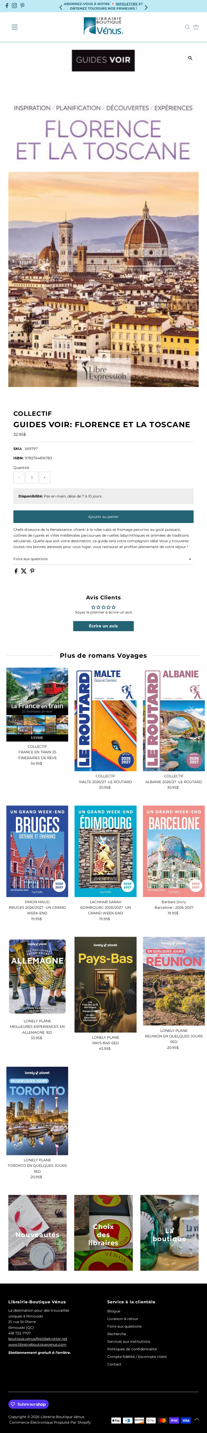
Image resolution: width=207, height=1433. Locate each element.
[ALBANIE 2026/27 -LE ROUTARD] (174, 719)
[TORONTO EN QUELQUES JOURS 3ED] (37, 1111)
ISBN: (18, 458)
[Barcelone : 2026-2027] (174, 851)
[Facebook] (7, 6)
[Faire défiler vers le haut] (197, 1419)
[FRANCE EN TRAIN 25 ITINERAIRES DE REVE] (37, 705)
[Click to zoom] (190, 58)
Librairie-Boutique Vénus (62, 1417)
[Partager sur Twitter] (24, 572)
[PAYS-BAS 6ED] (105, 984)
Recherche (116, 1334)
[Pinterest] (22, 6)
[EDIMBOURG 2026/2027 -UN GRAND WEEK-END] (105, 851)
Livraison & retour (122, 1318)
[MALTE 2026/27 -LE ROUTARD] (105, 719)
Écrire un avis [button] (103, 626)
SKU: (17, 448)
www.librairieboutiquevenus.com (37, 1344)
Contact (114, 1364)
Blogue (113, 1311)
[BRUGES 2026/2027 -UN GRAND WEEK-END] (37, 851)
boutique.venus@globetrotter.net (37, 1338)
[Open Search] (187, 27)
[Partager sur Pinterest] (32, 572)
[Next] (145, 6)
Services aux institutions (128, 1341)
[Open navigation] (31, 27)
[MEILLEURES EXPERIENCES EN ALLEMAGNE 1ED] (37, 976)
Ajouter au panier (103, 516)
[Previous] (61, 6)
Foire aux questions (30, 559)
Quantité (21, 467)
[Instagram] (14, 6)
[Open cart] (195, 27)
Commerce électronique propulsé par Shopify (50, 1422)
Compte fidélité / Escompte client (137, 1356)
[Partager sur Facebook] (16, 572)
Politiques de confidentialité (132, 1349)
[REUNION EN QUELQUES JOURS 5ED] (174, 981)
